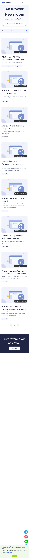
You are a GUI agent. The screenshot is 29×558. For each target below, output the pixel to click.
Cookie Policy (8, 552)
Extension (4, 66)
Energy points (18, 66)
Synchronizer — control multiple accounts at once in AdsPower (13, 309)
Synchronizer (11, 66)
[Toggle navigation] (25, 2)
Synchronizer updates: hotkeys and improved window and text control (14, 273)
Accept (14, 556)
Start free (14, 348)
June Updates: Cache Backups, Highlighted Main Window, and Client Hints (12, 164)
